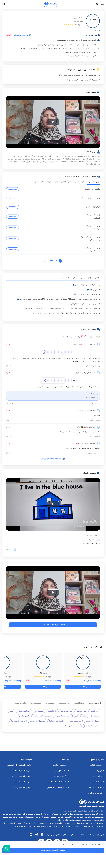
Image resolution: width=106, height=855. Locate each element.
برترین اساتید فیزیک (21, 776)
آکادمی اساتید (60, 776)
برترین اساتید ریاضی (22, 770)
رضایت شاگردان (95, 765)
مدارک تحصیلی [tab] (78, 278)
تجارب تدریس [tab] (93, 277)
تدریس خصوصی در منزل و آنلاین (75, 814)
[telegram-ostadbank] (36, 835)
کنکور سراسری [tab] (39, 182)
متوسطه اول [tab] (66, 182)
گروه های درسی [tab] (95, 703)
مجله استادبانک (95, 787)
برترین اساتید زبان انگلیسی (19, 765)
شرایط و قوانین (95, 793)
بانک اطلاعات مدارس (57, 781)
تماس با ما (97, 776)
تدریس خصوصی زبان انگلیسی (77, 817)
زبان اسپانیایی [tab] (79, 182)
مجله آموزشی (61, 770)
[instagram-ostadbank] (31, 835)
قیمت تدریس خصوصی (57, 787)
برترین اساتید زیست (22, 787)
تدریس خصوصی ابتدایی (53, 817)
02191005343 (85, 835)
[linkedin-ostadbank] (42, 835)
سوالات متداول (95, 781)
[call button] (6, 848)
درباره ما (98, 770)
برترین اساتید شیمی (22, 781)
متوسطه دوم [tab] (53, 182)
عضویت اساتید (60, 765)
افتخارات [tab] (66, 278)
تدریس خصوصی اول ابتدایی (28, 817)
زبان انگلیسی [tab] (93, 181)
